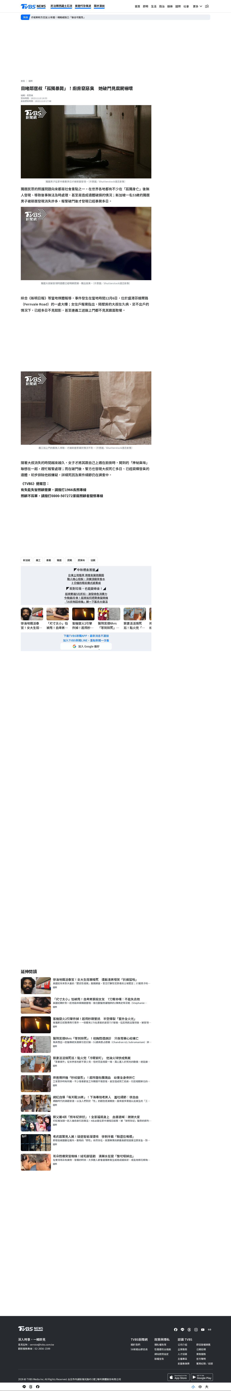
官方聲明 (201, 1358)
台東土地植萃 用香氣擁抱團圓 (86, 575)
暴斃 (48, 560)
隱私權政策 (160, 1344)
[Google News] (209, 1329)
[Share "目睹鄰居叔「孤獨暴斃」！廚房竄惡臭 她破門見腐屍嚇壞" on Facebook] (37, 1386)
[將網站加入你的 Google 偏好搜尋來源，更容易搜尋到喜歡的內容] (86, 646)
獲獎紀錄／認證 (204, 1363)
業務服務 (201, 1354)
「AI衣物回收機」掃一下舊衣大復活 (86, 602)
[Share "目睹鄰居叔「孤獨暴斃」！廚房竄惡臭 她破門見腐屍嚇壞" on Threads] (31, 1386)
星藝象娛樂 (184, 1363)
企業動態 (182, 1349)
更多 (196, 6)
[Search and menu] (206, 6)
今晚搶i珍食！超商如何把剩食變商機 (86, 598)
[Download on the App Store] (179, 1377)
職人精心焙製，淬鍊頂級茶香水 (86, 579)
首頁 (137, 6)
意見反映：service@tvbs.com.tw (36, 1344)
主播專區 (182, 1358)
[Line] (182, 1329)
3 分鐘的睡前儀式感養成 (86, 583)
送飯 (93, 560)
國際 (178, 6)
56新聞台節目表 (139, 1349)
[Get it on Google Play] (202, 1377)
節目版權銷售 (203, 1344)
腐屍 (69, 560)
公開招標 (201, 1349)
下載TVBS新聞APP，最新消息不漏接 (86, 636)
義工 (38, 560)
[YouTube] (202, 1329)
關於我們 (135, 1344)
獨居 (59, 560)
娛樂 (170, 6)
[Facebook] (175, 1329)
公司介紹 (182, 1344)
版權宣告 (159, 1358)
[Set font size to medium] (200, 1386)
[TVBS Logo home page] (33, 6)
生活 (153, 6)
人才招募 (182, 1354)
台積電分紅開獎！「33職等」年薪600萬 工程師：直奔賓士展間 (65, 17)
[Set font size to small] (193, 1386)
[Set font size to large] (206, 1386)
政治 (162, 6)
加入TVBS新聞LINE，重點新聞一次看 (86, 640)
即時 (145, 6)
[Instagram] (196, 1329)
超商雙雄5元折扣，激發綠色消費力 (86, 594)
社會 (186, 6)
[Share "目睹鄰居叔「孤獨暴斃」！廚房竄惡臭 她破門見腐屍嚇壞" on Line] (24, 1386)
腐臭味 (81, 560)
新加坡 (26, 560)
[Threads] (189, 1329)
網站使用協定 (161, 1354)
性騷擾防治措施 (162, 1349)
